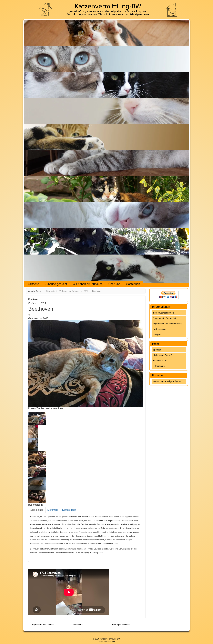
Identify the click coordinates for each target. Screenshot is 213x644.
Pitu (30, 299)
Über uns (114, 284)
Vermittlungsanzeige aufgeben (167, 381)
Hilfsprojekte (159, 366)
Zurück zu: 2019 (37, 303)
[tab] (36, 510)
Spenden (157, 349)
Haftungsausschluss (121, 624)
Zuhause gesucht (56, 284)
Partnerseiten (159, 329)
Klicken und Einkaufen (163, 355)
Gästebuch (133, 284)
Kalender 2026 (159, 360)
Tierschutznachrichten (163, 312)
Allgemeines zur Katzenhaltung (167, 323)
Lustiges (157, 334)
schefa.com (110, 642)
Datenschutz (77, 624)
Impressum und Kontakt (43, 624)
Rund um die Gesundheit (164, 318)
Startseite (33, 284)
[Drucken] (29, 314)
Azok (35, 299)
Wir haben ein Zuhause (88, 284)
